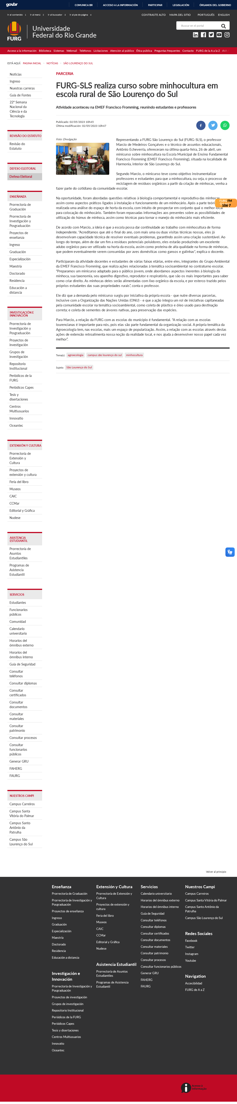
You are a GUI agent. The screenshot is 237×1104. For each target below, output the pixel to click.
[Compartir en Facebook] (201, 125)
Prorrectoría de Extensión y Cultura (20, 458)
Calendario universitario (18, 631)
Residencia (17, 281)
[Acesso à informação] (194, 1088)
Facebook (191, 940)
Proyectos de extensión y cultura (23, 472)
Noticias (16, 74)
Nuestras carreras (22, 88)
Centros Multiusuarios (19, 408)
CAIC (13, 496)
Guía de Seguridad (22, 664)
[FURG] (17, 23)
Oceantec (16, 425)
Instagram (191, 954)
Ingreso (15, 81)
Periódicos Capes (21, 387)
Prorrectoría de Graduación (20, 207)
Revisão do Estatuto (17, 146)
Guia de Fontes (20, 95)
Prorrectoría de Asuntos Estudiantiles (20, 553)
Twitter (190, 947)
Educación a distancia (18, 290)
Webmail (71, 50)
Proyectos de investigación (18, 342)
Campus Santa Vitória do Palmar (21, 813)
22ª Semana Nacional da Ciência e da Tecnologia (18, 109)
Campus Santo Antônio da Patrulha (19, 827)
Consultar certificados (17, 692)
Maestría (15, 266)
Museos (15, 489)
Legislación (181, 5)
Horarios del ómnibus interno (21, 654)
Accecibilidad (193, 983)
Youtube (190, 960)
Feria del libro (18, 482)
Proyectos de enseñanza (18, 235)
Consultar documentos (18, 704)
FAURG (14, 776)
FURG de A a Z (195, 990)
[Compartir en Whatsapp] (225, 125)
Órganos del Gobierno (215, 5)
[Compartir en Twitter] (213, 125)
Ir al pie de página (80, 14)
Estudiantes (17, 602)
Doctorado (17, 273)
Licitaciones (101, 50)
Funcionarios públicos (18, 612)
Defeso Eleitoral (20, 176)
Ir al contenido (16, 14)
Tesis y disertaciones (18, 397)
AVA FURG (229, 50)
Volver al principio (216, 871)
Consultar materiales (16, 716)
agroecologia (75, 355)
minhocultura (134, 355)
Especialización (20, 259)
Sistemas (58, 50)
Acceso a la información (120, 5)
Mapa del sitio (180, 14)
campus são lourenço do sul (105, 355)
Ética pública (144, 50)
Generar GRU (18, 761)
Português (206, 14)
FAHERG (15, 768)
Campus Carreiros (22, 804)
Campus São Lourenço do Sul (21, 841)
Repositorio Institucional (18, 366)
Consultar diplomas (23, 683)
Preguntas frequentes (167, 50)
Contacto (188, 50)
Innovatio (16, 418)
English (224, 14)
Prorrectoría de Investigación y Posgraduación (20, 221)
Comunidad (17, 622)
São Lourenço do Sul (79, 367)
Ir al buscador (57, 14)
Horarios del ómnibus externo (21, 643)
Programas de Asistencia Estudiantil (19, 569)
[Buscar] (222, 25)
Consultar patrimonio (17, 728)
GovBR (12, 5)
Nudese (14, 518)
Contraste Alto (154, 14)
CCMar (14, 503)
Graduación (17, 252)
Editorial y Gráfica (22, 510)
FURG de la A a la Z (208, 50)
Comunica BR (84, 5)
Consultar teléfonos (16, 673)
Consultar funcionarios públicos (18, 749)
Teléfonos (85, 50)
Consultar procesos (23, 738)
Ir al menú (37, 14)
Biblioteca (45, 50)
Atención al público (122, 50)
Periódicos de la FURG (20, 378)
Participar (155, 5)
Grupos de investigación (18, 354)
